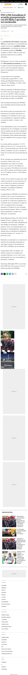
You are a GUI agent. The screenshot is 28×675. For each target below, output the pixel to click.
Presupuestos (6, 35)
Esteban (24, 1)
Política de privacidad (6, 651)
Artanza (11, 1)
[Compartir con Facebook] (2, 274)
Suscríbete (4, 639)
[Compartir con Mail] (13, 274)
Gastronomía (4, 601)
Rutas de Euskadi (5, 604)
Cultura (3, 597)
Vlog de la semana (17, 1)
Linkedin (3, 666)
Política (3, 590)
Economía (3, 585)
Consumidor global (6, 626)
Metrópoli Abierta (6, 617)
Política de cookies (6, 649)
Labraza (7, 1)
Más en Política (7, 512)
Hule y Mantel (4, 629)
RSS (2, 646)
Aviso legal (4, 644)
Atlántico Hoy (5, 624)
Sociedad (3, 592)
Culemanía (4, 619)
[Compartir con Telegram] (10, 274)
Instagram (4, 669)
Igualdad (3, 606)
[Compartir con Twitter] (4, 274)
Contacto (3, 642)
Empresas (3, 587)
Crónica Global (5, 615)
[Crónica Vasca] (8, 4)
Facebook (3, 662)
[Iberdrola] (21, 7)
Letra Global (4, 622)
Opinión (3, 594)
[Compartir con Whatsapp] (7, 274)
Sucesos (3, 599)
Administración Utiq (6, 653)
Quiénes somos (5, 637)
